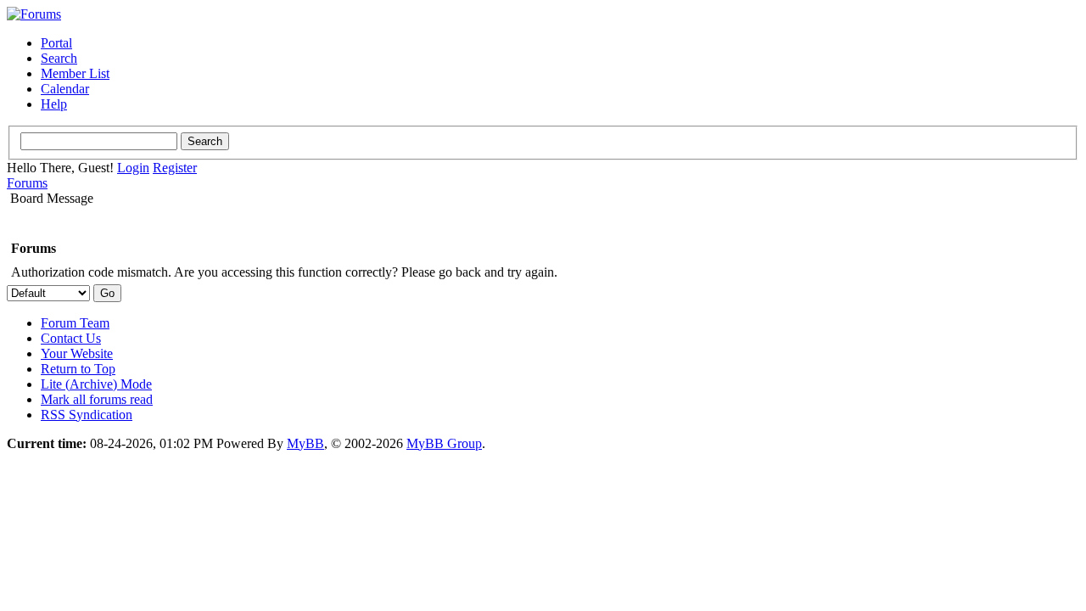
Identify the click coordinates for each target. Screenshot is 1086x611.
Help (54, 104)
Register (175, 167)
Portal (56, 43)
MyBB (305, 443)
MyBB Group (444, 443)
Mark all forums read (97, 399)
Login (133, 167)
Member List (75, 73)
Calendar (65, 88)
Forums (27, 183)
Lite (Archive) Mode (96, 384)
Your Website (77, 353)
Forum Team (75, 323)
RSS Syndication (86, 414)
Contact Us (71, 338)
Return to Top (78, 369)
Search (59, 58)
